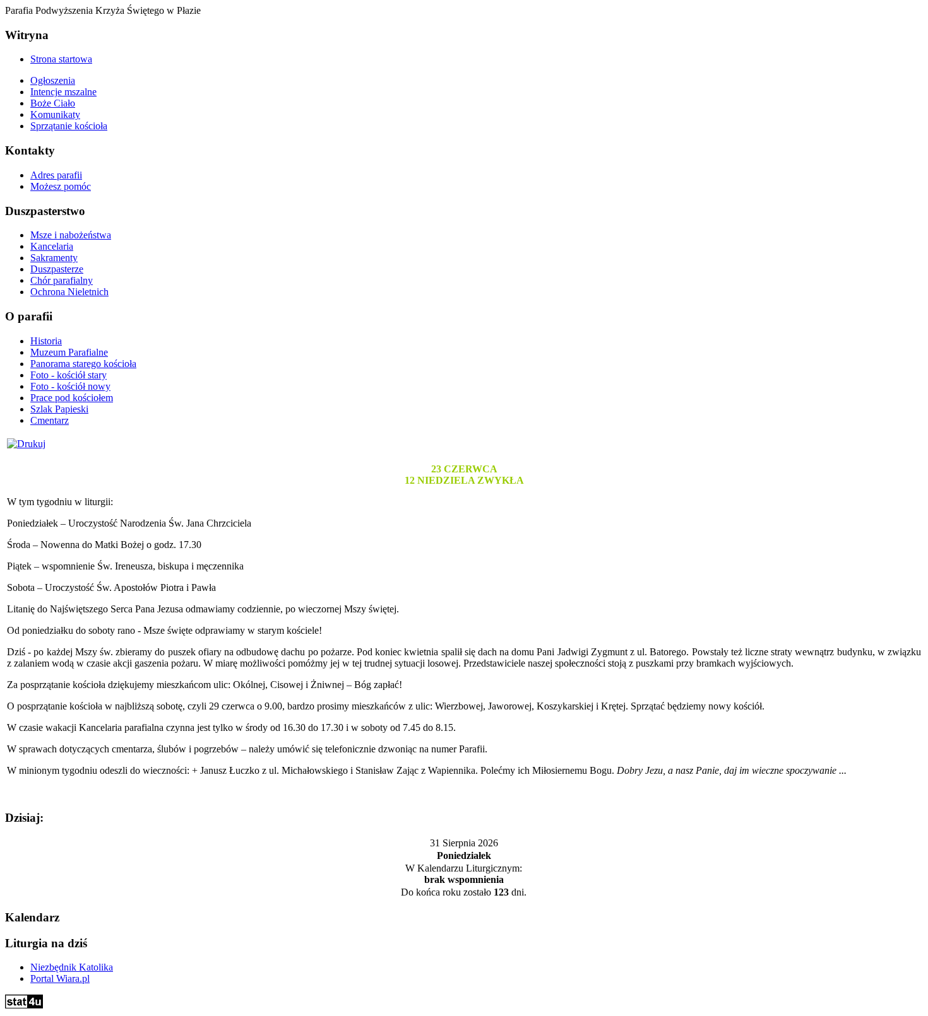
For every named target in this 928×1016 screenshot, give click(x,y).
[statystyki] (24, 1005)
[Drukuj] (26, 443)
